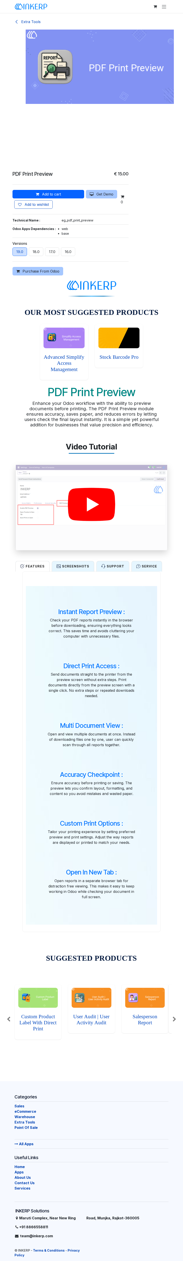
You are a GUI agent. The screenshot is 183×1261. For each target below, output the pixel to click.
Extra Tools (30, 21)
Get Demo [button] (104, 194)
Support (115, 566)
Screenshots (75, 566)
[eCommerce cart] (155, 6)
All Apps (25, 1144)
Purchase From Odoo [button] (40, 271)
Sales (19, 1106)
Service (149, 566)
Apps (19, 1172)
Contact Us (25, 1183)
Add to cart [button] (51, 194)
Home (20, 1166)
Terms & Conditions (49, 1250)
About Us (23, 1177)
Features (35, 566)
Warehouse (25, 1117)
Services (22, 1188)
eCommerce (25, 1111)
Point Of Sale (26, 1127)
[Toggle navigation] (164, 6)
